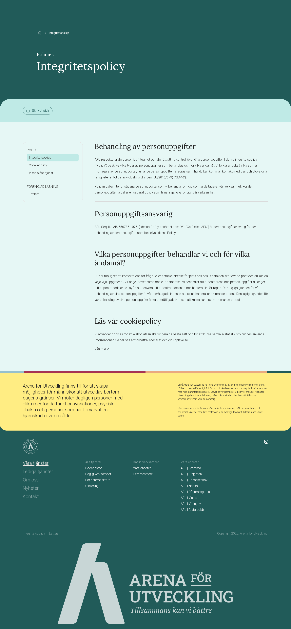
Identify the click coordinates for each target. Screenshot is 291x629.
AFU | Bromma (191, 468)
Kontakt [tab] (31, 496)
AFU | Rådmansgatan (195, 492)
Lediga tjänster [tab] (38, 471)
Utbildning (92, 486)
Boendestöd (94, 468)
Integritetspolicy (40, 157)
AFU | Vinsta (189, 498)
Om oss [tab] (31, 480)
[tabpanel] (176, 486)
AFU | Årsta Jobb (192, 510)
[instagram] (266, 441)
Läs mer (101, 349)
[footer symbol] (31, 446)
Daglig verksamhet (98, 474)
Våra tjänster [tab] (35, 463)
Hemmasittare (143, 474)
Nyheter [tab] (31, 488)
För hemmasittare (97, 480)
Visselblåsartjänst (41, 173)
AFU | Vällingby (191, 504)
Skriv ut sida (40, 110)
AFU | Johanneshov (194, 480)
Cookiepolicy (38, 165)
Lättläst (34, 194)
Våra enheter (142, 468)
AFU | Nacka (189, 486)
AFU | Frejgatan (191, 474)
